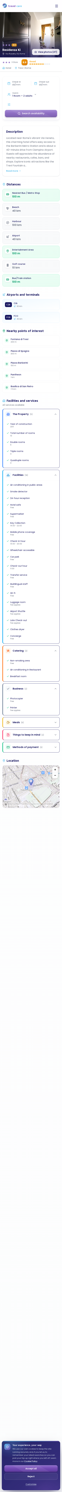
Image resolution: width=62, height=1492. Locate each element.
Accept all (31, 1468)
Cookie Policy (30, 1461)
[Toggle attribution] (6, 804)
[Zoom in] (55, 770)
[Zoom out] (55, 775)
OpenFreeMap (13, 804)
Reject (31, 1476)
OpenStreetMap (47, 804)
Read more (12, 170)
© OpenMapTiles (25, 804)
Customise (31, 1484)
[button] (31, 782)
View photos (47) (47, 51)
